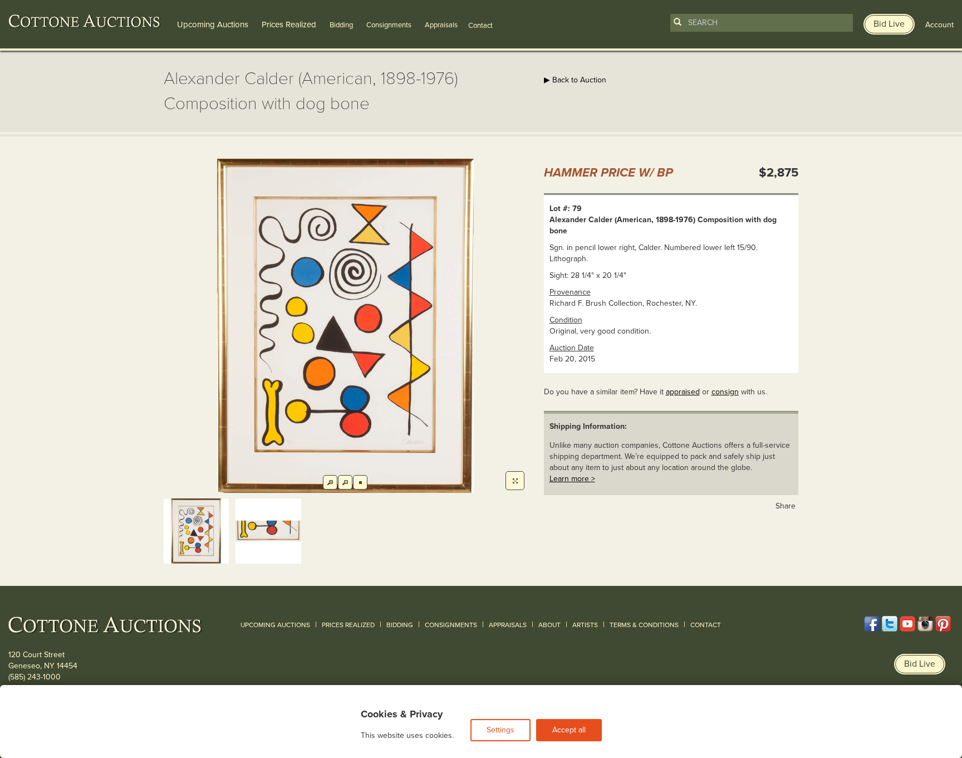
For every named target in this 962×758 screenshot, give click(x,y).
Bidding (341, 25)
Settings (500, 730)
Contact (705, 625)
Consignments (388, 25)
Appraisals (441, 25)
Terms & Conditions (644, 625)
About (549, 625)
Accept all (569, 730)
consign (725, 392)
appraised (683, 392)
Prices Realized (289, 24)
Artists (585, 625)
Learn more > (572, 478)
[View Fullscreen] (514, 480)
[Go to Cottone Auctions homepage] (84, 21)
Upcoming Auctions (212, 24)
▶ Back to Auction (575, 80)
